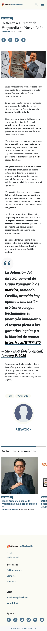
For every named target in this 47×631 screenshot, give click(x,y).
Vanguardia (6, 18)
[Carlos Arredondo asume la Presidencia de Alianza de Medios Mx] (19, 475)
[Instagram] (22, 620)
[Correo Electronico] (35, 620)
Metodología (13, 603)
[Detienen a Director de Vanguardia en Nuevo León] (17, 40)
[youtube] (29, 620)
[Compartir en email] (23, 40)
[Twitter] (15, 620)
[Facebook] (9, 620)
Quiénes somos (14, 570)
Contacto (11, 576)
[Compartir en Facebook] (3, 40)
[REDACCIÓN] (23, 413)
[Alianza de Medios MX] (12, 4)
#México (11, 290)
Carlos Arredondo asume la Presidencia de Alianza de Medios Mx (19, 504)
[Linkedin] (42, 620)
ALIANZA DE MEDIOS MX (9, 510)
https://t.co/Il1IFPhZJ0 (23, 342)
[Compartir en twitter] (10, 40)
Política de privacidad (17, 597)
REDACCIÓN (5, 32)
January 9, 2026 (13, 355)
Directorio (11, 581)
